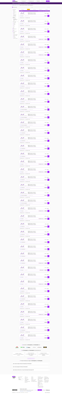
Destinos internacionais (46, 380)
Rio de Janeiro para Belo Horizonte (40, 383)
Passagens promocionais (33, 379)
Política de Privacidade (18, 392)
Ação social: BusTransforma (27, 381)
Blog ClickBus (26, 380)
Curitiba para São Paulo (40, 380)
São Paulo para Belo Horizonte (40, 382)
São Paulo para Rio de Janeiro (40, 377)
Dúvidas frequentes (46, 377)
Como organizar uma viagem (34, 381)
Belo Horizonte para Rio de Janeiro (40, 385)
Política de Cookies (23, 392)
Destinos (32, 377)
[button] (48, 13)
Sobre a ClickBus (26, 377)
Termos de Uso (26, 392)
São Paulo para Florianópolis (40, 386)
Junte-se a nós (26, 382)
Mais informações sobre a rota (31, 358)
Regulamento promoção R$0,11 (46, 379)
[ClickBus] (14, 1)
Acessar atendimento (20, 379)
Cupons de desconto (33, 380)
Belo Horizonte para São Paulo (40, 379)
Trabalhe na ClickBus (27, 379)
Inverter (30, 3)
